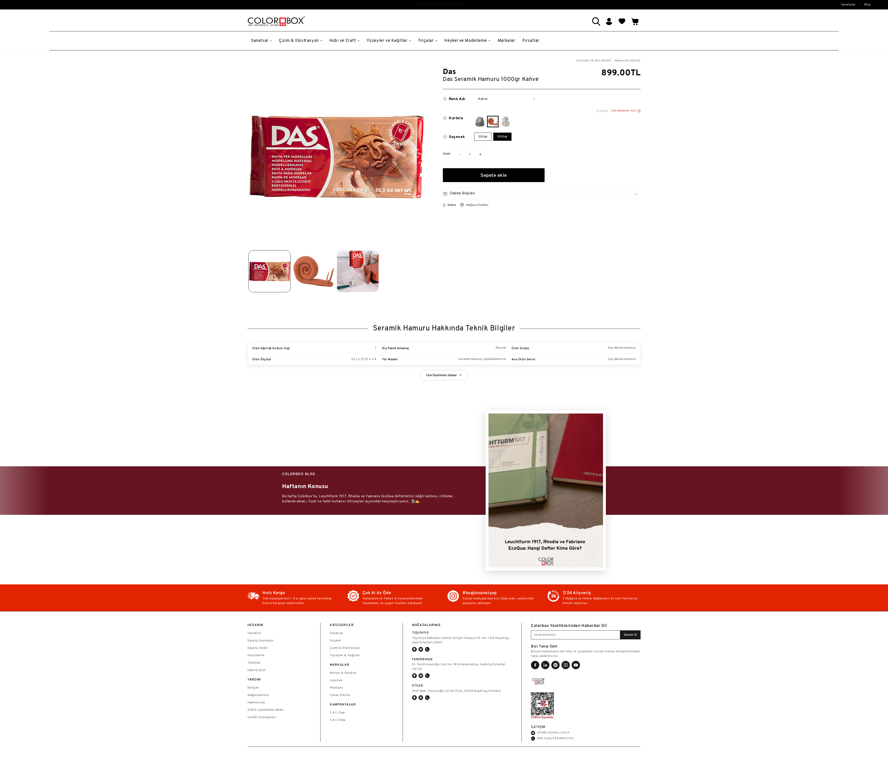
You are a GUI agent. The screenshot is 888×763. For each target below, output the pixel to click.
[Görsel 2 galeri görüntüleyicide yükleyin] (314, 271)
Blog (867, 4)
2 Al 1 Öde (337, 713)
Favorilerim (256, 655)
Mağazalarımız (258, 695)
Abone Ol (630, 635)
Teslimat (254, 663)
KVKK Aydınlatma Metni (265, 710)
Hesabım (254, 633)
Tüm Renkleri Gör (623, 111)
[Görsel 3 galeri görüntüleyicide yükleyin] (358, 271)
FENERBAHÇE (422, 659)
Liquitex (336, 680)
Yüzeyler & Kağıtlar (345, 655)
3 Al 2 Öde (338, 720)
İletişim (253, 688)
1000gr (502, 137)
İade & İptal (256, 670)
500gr (482, 137)
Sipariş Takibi (257, 648)
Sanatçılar (848, 4)
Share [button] (451, 205)
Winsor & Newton (343, 673)
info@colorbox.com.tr (553, 733)
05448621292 (563, 738)
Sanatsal (336, 633)
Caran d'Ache (340, 695)
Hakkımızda (256, 703)
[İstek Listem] (622, 21)
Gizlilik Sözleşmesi (261, 717)
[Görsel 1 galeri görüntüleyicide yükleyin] (269, 271)
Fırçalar (335, 641)
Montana (336, 688)
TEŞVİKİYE (420, 632)
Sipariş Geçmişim (260, 641)
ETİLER (417, 685)
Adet (447, 154)
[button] (596, 21)
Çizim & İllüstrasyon (345, 648)
